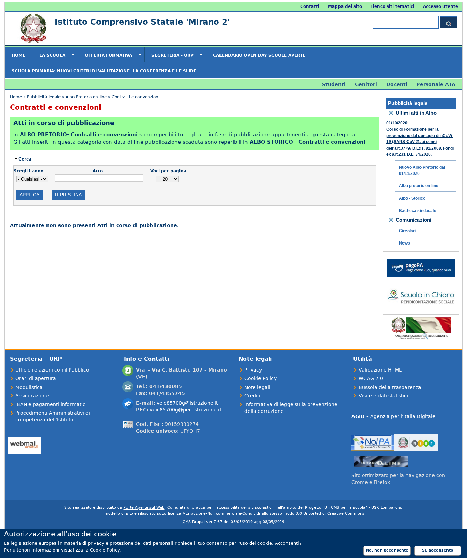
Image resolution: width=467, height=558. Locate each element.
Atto (98, 171)
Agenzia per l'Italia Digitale (393, 416)
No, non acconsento (387, 550)
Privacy (253, 370)
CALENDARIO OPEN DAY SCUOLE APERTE (259, 55)
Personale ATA (435, 84)
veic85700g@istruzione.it (187, 403)
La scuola (48, 55)
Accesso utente (440, 6)
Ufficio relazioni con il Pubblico (52, 370)
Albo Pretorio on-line (86, 97)
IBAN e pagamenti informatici (51, 404)
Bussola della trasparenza (390, 387)
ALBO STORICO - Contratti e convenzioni (307, 142)
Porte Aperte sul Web (143, 507)
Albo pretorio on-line (418, 185)
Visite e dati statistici (383, 396)
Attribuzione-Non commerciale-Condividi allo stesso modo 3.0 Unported (252, 513)
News (404, 243)
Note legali (257, 387)
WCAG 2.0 (371, 378)
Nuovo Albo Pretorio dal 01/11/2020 (422, 170)
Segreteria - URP (169, 55)
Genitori (366, 84)
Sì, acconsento (437, 550)
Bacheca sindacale (417, 210)
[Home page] (32, 42)
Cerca (24, 159)
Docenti (397, 84)
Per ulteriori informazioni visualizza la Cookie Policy (62, 550)
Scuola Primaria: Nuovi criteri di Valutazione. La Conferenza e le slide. (105, 71)
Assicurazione (32, 396)
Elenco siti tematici (392, 6)
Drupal (198, 522)
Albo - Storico (412, 198)
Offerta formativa (105, 55)
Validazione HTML (380, 370)
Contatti (309, 6)
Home (18, 55)
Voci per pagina (168, 171)
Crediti (252, 396)
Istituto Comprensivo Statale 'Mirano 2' (142, 21)
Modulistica (29, 387)
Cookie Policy (260, 378)
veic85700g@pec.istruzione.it (185, 410)
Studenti (334, 84)
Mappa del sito (345, 6)
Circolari (407, 230)
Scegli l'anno (28, 171)
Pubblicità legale (44, 97)
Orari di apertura (35, 378)
